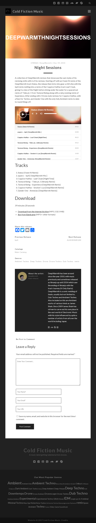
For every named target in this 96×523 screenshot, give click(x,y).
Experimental (28, 498)
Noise (33, 503)
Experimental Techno (44, 499)
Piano (60, 503)
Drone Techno (55, 261)
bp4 (16, 240)
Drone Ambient (38, 494)
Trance (47, 507)
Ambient (15, 483)
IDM (67, 498)
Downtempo (16, 493)
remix (76, 261)
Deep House (59, 488)
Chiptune (12, 489)
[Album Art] (48, 37)
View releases (33, 278)
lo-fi (80, 499)
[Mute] (41, 113)
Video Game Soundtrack (59, 507)
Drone (45, 261)
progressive (66, 503)
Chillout (79, 484)
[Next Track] (37, 114)
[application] (48, 115)
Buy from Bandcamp (27, 214)
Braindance (66, 484)
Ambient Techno (22, 261)
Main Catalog (20, 252)
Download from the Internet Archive (33, 211)
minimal (85, 499)
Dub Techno (68, 261)
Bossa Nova (59, 484)
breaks (73, 484)
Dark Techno (33, 489)
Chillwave (85, 484)
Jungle (73, 499)
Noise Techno (41, 503)
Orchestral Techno (52, 503)
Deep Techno (36, 261)
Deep (40, 489)
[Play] (23, 114)
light (77, 499)
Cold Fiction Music (28, 11)
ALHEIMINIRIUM (74, 240)
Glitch (56, 499)
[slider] (50, 113)
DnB (85, 489)
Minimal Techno (15, 503)
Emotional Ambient (13, 499)
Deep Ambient (48, 489)
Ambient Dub (27, 484)
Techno (40, 506)
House (61, 499)
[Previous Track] (32, 114)
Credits (64, 520)
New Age (27, 503)
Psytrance (73, 503)
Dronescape (50, 493)
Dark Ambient (21, 488)
